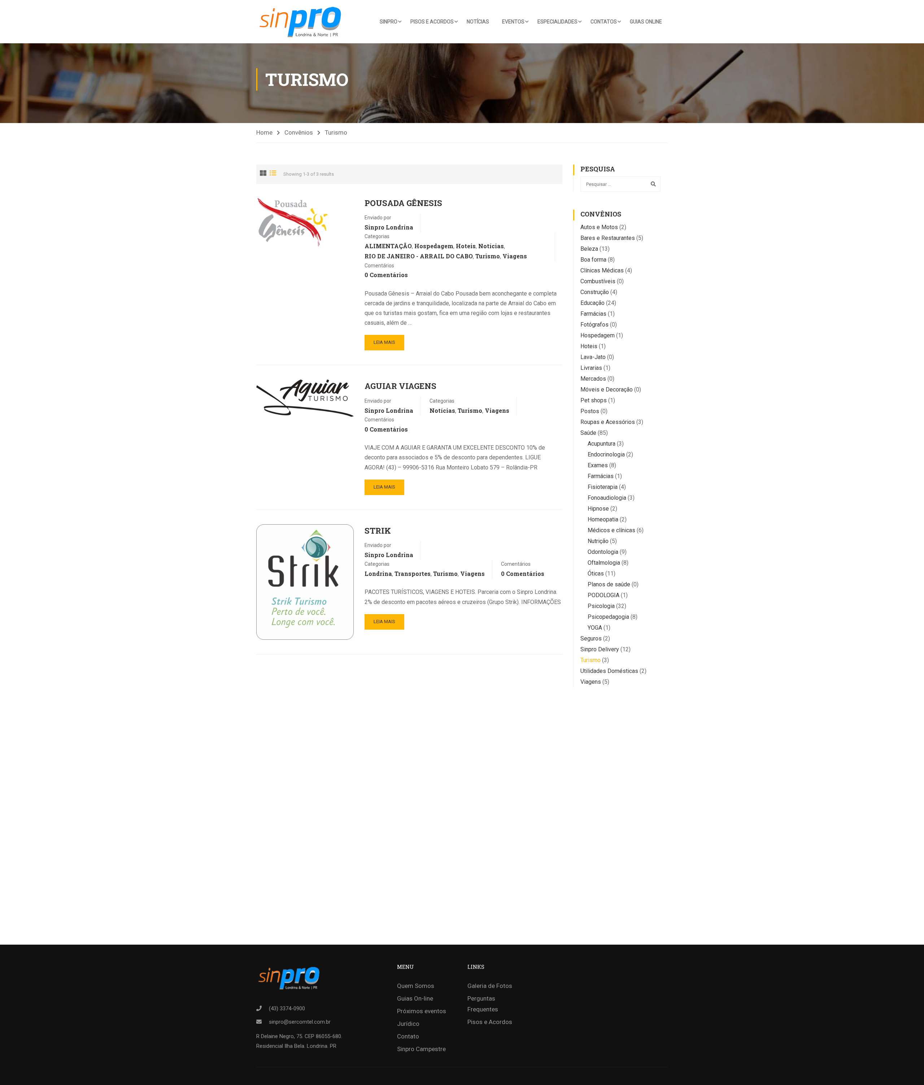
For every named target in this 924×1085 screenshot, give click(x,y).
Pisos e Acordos (432, 22)
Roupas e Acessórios (607, 422)
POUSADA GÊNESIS (403, 203)
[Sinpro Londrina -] (302, 22)
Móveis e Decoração (606, 389)
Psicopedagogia (608, 616)
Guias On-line (415, 998)
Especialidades (557, 22)
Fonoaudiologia (607, 497)
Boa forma (593, 259)
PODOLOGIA (603, 595)
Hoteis (466, 246)
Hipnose (598, 508)
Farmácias (593, 313)
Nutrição (598, 541)
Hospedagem (433, 246)
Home (264, 132)
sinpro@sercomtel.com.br (300, 1022)
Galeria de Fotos (489, 985)
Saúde (588, 432)
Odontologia (603, 551)
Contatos (603, 22)
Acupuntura (601, 443)
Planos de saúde (609, 584)
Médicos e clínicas (611, 530)
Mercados (593, 378)
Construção (594, 292)
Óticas (596, 573)
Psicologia (601, 606)
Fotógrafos (594, 324)
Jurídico (408, 1023)
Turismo (487, 256)
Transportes (413, 573)
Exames (598, 465)
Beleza (589, 248)
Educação (592, 302)
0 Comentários (386, 275)
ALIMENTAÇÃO (388, 246)
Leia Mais (384, 342)
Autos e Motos (599, 227)
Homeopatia (603, 519)
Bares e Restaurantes (607, 238)
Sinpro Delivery (599, 649)
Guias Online (646, 22)
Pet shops (593, 400)
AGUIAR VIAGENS (400, 386)
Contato (408, 1036)
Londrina (378, 573)
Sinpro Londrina (389, 227)
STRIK (378, 530)
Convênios (298, 132)
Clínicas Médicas (602, 270)
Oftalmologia (604, 562)
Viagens (514, 256)
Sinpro (388, 22)
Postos (589, 411)
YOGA (595, 627)
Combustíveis (597, 281)
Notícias (478, 22)
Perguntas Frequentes (482, 1004)
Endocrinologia (606, 454)
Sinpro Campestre (421, 1049)
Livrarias (591, 367)
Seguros (591, 638)
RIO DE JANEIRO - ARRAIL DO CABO (419, 256)
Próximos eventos (421, 1011)
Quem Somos (415, 985)
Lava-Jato (593, 357)
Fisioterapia (603, 487)
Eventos (513, 22)
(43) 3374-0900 (287, 1008)
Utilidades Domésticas (609, 671)
